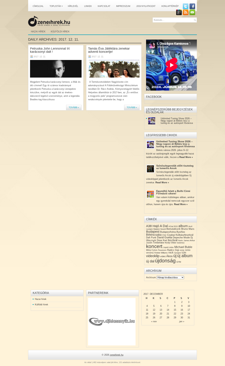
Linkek (88, 6)
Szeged (177, 253)
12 (154, 309)
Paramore (162, 250)
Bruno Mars (187, 228)
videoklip (152, 256)
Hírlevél (73, 6)
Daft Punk (151, 237)
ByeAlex (180, 232)
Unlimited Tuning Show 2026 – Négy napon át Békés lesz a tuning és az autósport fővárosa (177, 120)
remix (182, 250)
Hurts (180, 240)
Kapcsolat (104, 6)
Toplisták (56, 6)
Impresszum (123, 6)
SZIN (183, 253)
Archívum (151, 277)
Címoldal (38, 6)
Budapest (152, 231)
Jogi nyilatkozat (145, 6)
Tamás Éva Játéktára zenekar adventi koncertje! (109, 50)
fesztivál (172, 240)
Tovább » (74, 107)
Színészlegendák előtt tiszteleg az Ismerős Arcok (175, 167)
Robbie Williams (161, 253)
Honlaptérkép (170, 6)
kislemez (181, 243)
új (174, 255)
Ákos (169, 256)
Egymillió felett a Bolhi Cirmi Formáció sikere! (173, 192)
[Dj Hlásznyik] (112, 321)
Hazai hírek (38, 31)
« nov (154, 321)
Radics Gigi (173, 250)
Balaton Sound (159, 229)
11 (147, 309)
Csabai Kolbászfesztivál (180, 234)
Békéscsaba (154, 234)
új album (184, 256)
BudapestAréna (168, 232)
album (183, 226)
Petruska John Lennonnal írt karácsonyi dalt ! (50, 50)
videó (163, 256)
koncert (154, 246)
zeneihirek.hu (116, 355)
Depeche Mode (181, 237)
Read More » (186, 157)
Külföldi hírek (60, 31)
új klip (178, 262)
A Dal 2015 (173, 226)
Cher (164, 235)
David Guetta (164, 237)
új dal (150, 261)
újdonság (165, 260)
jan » (181, 321)
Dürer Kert (162, 240)
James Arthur (189, 240)
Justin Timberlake (155, 242)
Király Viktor (170, 242)
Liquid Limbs (168, 247)
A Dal (164, 226)
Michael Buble (183, 247)
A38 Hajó (152, 226)
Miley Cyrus (151, 250)
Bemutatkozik (173, 229)
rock (170, 252)
